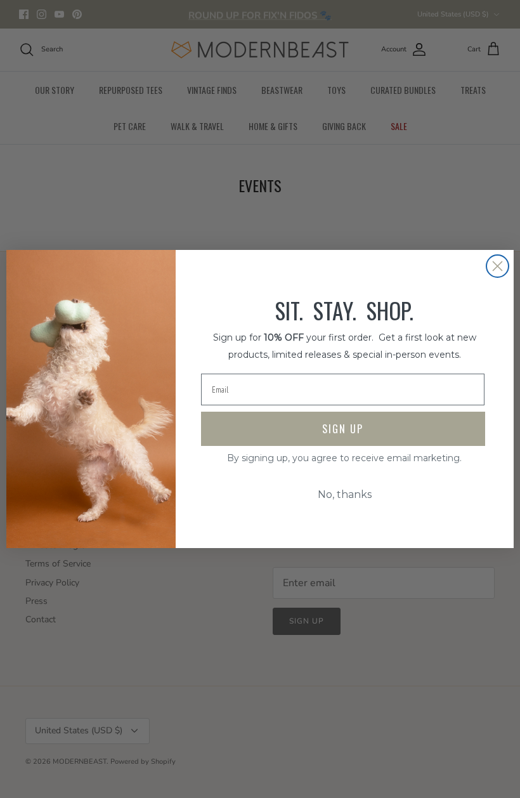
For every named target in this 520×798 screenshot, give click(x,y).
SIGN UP (342, 428)
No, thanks (345, 494)
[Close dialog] (497, 266)
